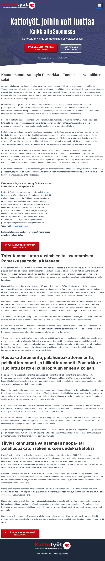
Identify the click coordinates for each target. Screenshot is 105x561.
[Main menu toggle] (99, 5)
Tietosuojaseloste (60, 554)
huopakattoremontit (19, 226)
